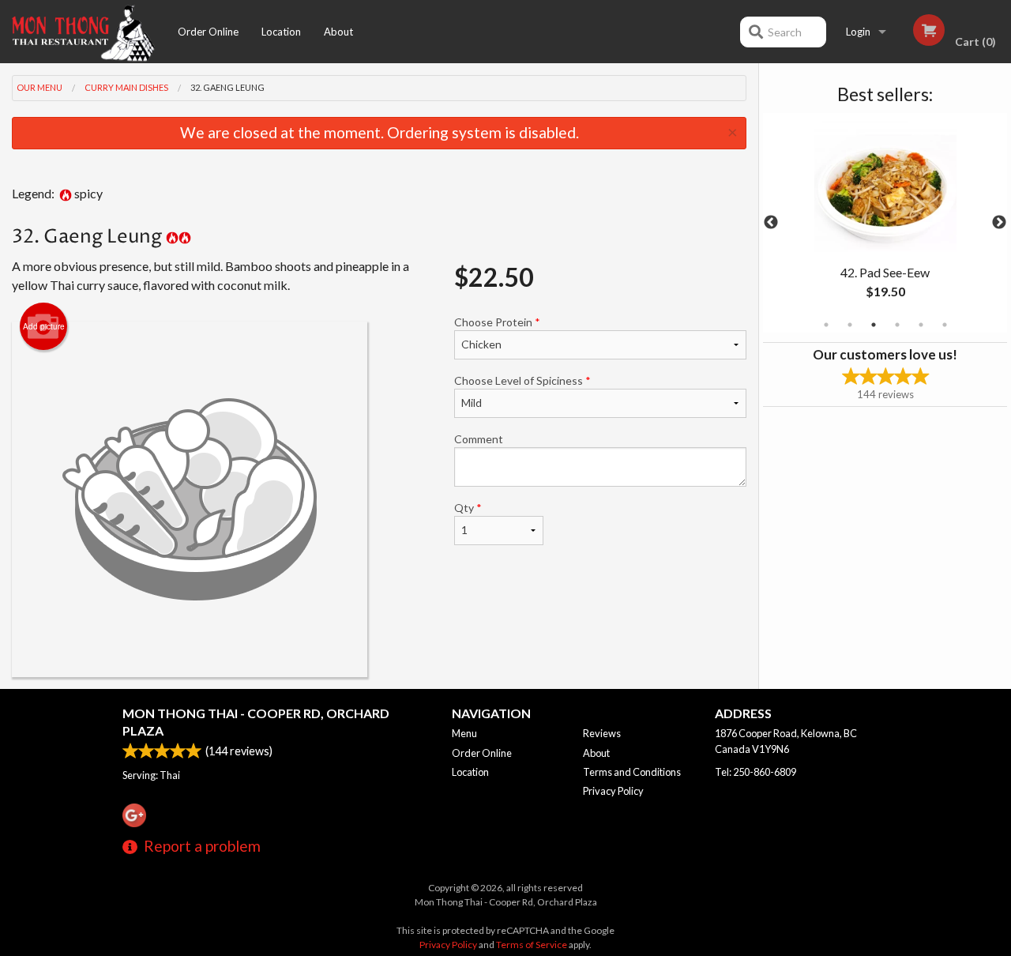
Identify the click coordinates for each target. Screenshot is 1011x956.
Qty (468, 507)
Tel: (755, 772)
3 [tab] (873, 325)
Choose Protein (497, 322)
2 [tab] (850, 325)
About (338, 31)
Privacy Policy (613, 791)
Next (999, 223)
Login (858, 31)
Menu (464, 733)
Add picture (44, 326)
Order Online (208, 31)
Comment (478, 439)
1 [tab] (826, 325)
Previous (771, 223)
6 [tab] (945, 325)
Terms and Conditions (632, 772)
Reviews (602, 733)
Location (281, 31)
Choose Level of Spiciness (522, 380)
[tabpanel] (885, 223)
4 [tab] (897, 325)
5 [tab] (921, 325)
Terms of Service (531, 944)
